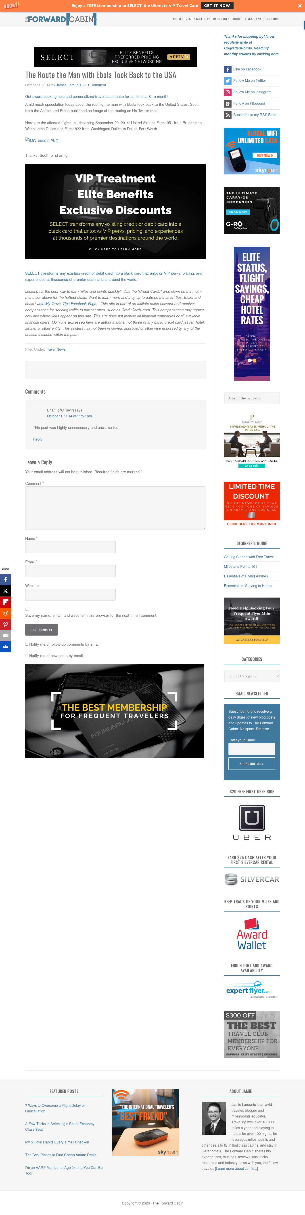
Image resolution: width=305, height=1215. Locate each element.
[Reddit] (5, 613)
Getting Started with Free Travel (249, 556)
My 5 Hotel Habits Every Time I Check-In (57, 1142)
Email (31, 561)
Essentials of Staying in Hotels (248, 585)
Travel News (56, 349)
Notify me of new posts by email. (56, 655)
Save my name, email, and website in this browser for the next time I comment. (91, 615)
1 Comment (97, 84)
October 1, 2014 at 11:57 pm (69, 415)
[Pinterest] (5, 624)
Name (31, 538)
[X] (5, 590)
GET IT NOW (217, 6)
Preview (234, 772)
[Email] (5, 635)
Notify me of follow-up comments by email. (64, 644)
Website (32, 585)
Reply (37, 439)
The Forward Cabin (61, 19)
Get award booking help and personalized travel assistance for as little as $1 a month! (96, 96)
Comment (34, 483)
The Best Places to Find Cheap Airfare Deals (60, 1154)
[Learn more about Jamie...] (236, 1168)
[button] (152, 6)
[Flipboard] (5, 602)
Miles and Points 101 (240, 566)
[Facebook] (5, 579)
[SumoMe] (5, 646)
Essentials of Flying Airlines (246, 576)
